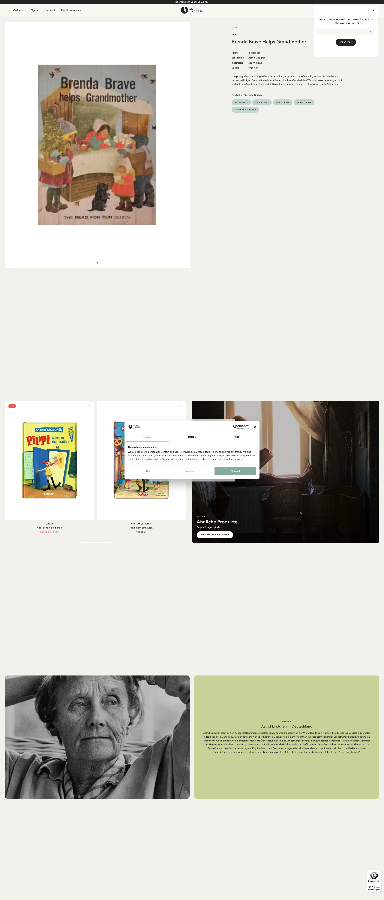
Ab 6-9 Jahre (283, 102)
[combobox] (345, 31)
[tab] (97, 263)
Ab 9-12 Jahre (304, 102)
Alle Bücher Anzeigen (215, 534)
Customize (190, 471)
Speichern (345, 42)
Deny (149, 471)
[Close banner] (255, 427)
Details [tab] (192, 437)
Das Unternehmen (71, 10)
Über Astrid (50, 10)
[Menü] (379, 872)
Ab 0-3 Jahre (241, 102)
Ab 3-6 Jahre (262, 102)
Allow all (235, 471)
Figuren (35, 10)
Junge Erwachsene (245, 109)
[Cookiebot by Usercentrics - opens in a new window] (235, 427)
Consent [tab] (147, 437)
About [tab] (237, 437)
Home (234, 27)
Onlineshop (19, 10)
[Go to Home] (192, 10)
